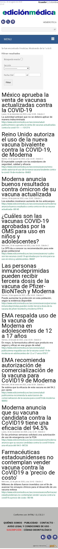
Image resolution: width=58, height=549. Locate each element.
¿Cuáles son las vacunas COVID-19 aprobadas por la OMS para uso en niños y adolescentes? (25, 229)
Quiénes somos (13, 522)
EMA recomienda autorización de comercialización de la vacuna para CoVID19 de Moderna (29, 370)
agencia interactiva (39, 546)
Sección (7, 65)
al (27, 75)
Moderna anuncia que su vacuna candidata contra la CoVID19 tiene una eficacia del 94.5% (26, 418)
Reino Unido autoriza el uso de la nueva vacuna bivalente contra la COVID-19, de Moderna (28, 145)
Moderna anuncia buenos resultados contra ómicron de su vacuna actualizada (29, 187)
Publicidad (31, 522)
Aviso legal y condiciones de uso (28, 526)
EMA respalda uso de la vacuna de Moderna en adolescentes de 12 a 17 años (29, 326)
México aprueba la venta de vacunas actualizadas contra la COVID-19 (27, 102)
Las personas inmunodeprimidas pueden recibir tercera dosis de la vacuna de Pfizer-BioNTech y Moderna (28, 278)
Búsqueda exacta (12, 59)
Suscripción (14, 529)
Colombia (53, 2)
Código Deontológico (38, 529)
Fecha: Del (8, 75)
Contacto (46, 522)
